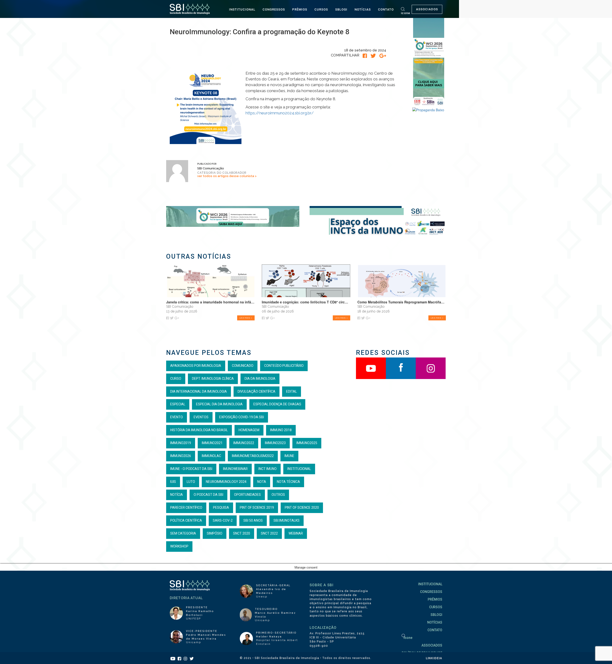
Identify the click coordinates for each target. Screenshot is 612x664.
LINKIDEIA (434, 658)
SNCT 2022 (269, 533)
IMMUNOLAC (211, 456)
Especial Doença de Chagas (277, 404)
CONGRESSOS (273, 9)
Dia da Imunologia (260, 378)
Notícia (176, 495)
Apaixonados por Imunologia (195, 366)
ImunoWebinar (235, 469)
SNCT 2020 (241, 533)
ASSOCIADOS (427, 9)
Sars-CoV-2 (223, 520)
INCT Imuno (267, 469)
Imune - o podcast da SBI (191, 469)
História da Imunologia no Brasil (199, 430)
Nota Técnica (288, 482)
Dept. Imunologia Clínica (213, 378)
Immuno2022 (243, 443)
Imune (289, 456)
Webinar (296, 533)
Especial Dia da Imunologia (219, 404)
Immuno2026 (180, 456)
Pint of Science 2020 (302, 507)
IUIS (173, 482)
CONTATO (386, 9)
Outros (278, 495)
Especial (177, 404)
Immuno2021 (212, 443)
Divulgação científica (256, 391)
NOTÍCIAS (363, 9)
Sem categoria (183, 533)
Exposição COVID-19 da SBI (241, 417)
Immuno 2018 (281, 430)
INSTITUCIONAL (242, 9)
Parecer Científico (186, 507)
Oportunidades (247, 495)
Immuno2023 (275, 443)
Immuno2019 (180, 443)
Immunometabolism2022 (253, 456)
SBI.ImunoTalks (286, 520)
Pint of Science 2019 (257, 507)
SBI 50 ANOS (253, 520)
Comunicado (242, 366)
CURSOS (321, 9)
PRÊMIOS (299, 9)
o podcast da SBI (208, 495)
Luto (191, 482)
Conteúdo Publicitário (284, 366)
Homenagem (249, 430)
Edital (291, 391)
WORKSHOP (179, 546)
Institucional (299, 469)
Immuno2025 (306, 443)
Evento (176, 417)
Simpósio (214, 533)
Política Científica (186, 520)
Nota (261, 482)
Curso (175, 378)
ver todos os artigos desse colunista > (227, 176)
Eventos (201, 417)
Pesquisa (221, 507)
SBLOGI (341, 9)
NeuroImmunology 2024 (226, 482)
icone (405, 13)
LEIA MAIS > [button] (246, 318)
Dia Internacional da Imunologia (198, 391)
